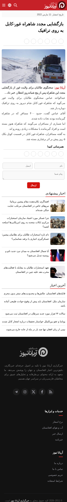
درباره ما (59, 457)
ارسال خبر (58, 428)
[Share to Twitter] (47, 41)
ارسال (33, 183)
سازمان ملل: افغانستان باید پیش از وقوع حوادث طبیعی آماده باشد (33, 300)
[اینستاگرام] (24, 386)
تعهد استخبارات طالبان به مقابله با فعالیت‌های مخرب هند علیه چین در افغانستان (27, 269)
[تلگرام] (16, 386)
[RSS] (50, 386)
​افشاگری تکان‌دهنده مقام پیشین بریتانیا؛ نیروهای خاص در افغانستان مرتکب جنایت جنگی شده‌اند (25, 202)
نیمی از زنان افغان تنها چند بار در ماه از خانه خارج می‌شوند (37, 324)
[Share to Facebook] (61, 41)
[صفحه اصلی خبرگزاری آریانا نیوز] (33, 347)
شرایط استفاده (56, 475)
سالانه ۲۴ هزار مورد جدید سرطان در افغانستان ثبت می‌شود (37, 308)
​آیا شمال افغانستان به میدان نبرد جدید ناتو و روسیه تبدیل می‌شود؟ (28, 252)
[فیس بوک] (42, 386)
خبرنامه (59, 434)
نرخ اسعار (58, 416)
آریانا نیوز (60, 88)
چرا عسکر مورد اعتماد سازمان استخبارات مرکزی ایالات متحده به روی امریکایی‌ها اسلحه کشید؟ (27, 219)
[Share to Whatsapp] (54, 41)
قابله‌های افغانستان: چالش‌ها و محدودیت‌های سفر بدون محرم (35, 292)
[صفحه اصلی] (55, 5)
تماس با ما (58, 463)
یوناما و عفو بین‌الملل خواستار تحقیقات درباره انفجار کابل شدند (35, 316)
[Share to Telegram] (33, 41)
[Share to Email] (26, 41)
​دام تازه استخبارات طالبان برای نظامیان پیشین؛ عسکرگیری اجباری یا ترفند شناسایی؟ (26, 235)
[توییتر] (33, 386)
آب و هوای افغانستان (53, 422)
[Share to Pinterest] (40, 41)
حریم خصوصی (56, 469)
